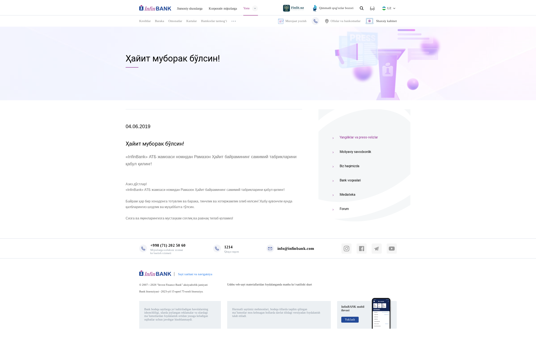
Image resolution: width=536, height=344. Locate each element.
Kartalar (191, 21)
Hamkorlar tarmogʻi (214, 21)
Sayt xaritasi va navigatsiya (195, 274)
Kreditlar (145, 21)
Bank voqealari (350, 180)
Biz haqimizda (349, 166)
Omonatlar (175, 21)
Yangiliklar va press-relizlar (359, 137)
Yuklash (350, 319)
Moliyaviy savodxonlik (355, 152)
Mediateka (347, 195)
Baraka (159, 21)
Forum (344, 209)
